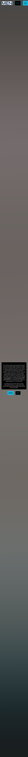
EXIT (18, 393)
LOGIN (17, 3)
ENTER (11, 393)
